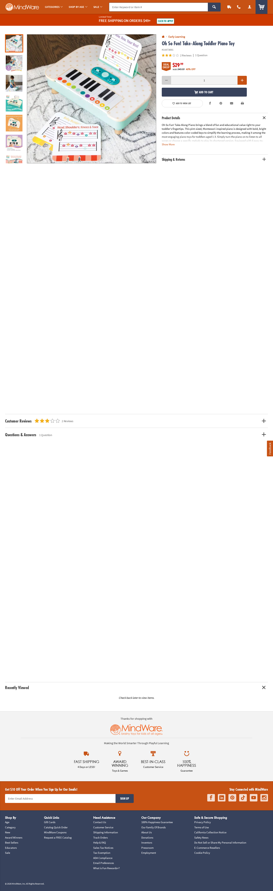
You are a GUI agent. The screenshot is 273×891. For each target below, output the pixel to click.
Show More (168, 144)
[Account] (250, 7)
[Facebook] (211, 798)
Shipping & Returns (173, 159)
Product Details (171, 118)
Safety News (201, 837)
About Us (146, 832)
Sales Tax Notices (103, 847)
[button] (91, 98)
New (7, 832)
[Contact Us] (239, 7)
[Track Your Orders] (229, 7)
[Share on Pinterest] (220, 103)
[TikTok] (243, 798)
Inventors (146, 842)
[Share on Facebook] (210, 103)
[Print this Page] (242, 103)
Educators (11, 847)
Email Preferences (103, 863)
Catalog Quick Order (56, 827)
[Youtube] (253, 798)
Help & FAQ (99, 842)
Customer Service (103, 827)
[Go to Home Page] (163, 37)
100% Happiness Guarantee (157, 822)
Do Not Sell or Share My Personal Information (220, 842)
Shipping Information (105, 832)
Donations (147, 837)
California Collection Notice (210, 832)
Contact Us (99, 822)
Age (7, 822)
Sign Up (124, 798)
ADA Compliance (102, 858)
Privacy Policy (202, 822)
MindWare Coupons (55, 832)
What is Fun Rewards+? (106, 868)
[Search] (214, 7)
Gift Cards (49, 822)
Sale (7, 852)
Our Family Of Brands (153, 827)
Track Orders (100, 837)
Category (10, 827)
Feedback (270, 449)
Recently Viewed (17, 687)
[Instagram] (264, 798)
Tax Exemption (101, 852)
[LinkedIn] (221, 798)
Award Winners (13, 837)
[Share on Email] (231, 103)
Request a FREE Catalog (58, 837)
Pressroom (147, 847)
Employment (148, 852)
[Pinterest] (232, 798)
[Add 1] (242, 80)
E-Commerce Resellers (207, 847)
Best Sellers (11, 842)
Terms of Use (201, 827)
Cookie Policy (202, 852)
